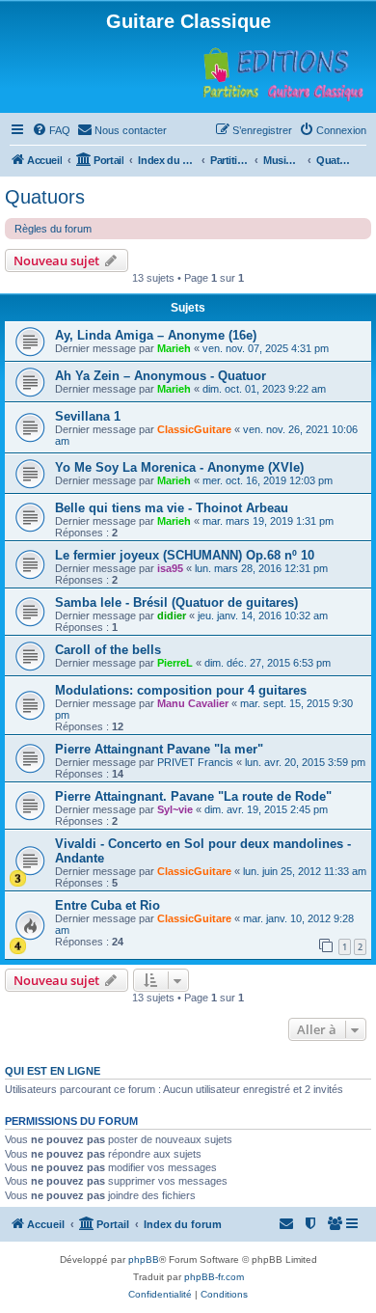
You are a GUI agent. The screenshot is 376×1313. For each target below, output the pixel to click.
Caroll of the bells (108, 650)
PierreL (175, 663)
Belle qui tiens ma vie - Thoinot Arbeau (171, 508)
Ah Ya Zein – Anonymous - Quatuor (160, 376)
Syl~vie (175, 809)
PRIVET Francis (195, 762)
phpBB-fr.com (214, 1277)
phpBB (143, 1259)
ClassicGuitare (194, 429)
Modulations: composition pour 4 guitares (181, 690)
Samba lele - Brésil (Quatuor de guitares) (176, 602)
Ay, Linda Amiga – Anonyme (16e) (155, 335)
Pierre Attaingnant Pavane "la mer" (159, 749)
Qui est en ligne (52, 1071)
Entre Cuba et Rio (107, 905)
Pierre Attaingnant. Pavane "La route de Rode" (193, 796)
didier (171, 615)
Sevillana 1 (88, 416)
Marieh (174, 348)
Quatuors (45, 196)
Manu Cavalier (192, 703)
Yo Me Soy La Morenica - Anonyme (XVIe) (179, 467)
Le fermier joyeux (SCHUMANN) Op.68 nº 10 (184, 555)
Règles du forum (53, 228)
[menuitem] (51, 130)
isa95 (170, 568)
